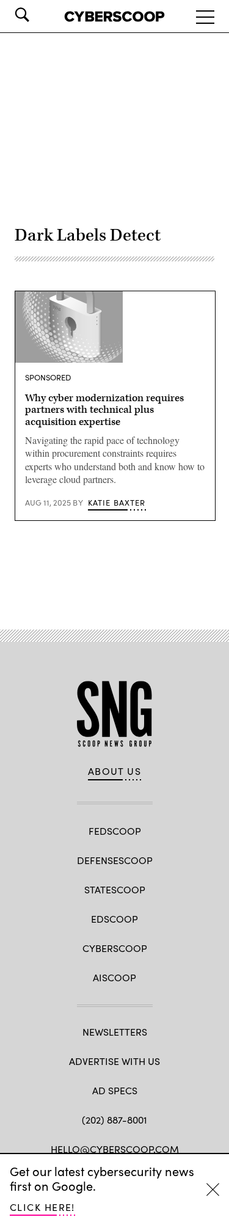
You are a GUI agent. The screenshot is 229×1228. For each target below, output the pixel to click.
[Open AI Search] (39, 14)
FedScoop (115, 830)
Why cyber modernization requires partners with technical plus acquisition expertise (104, 410)
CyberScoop (114, 948)
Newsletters (114, 1031)
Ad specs (114, 1090)
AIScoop (114, 977)
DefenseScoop (115, 860)
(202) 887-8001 (114, 1119)
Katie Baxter (117, 502)
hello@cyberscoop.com (115, 1149)
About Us (115, 771)
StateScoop (114, 889)
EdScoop (114, 918)
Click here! (42, 1207)
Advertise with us (114, 1061)
